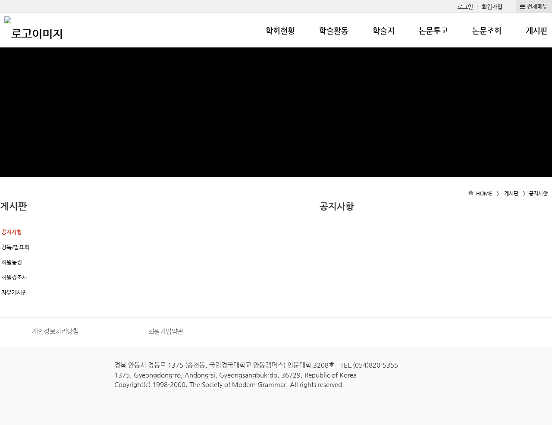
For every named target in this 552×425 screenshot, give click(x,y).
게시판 (537, 30)
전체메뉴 (537, 6)
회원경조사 (14, 277)
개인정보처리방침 (55, 331)
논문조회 (487, 30)
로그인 (465, 6)
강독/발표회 (15, 247)
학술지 (384, 30)
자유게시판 (14, 292)
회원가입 (492, 6)
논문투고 (433, 30)
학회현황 (280, 30)
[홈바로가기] (33, 30)
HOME (484, 193)
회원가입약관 (165, 331)
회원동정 (11, 262)
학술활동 (333, 30)
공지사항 (11, 232)
